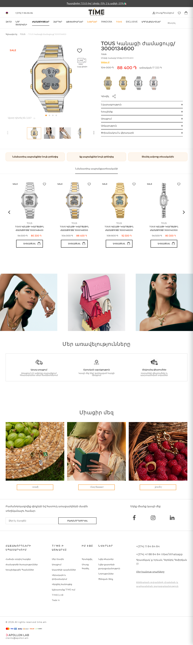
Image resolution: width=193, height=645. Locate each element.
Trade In (56, 600)
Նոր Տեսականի (21, 23)
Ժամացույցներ (40, 21)
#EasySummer (96, 487)
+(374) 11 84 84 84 (148, 546)
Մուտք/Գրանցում (164, 13)
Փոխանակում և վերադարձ (117, 132)
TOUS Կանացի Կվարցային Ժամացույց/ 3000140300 (163, 228)
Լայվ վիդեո (82, 67)
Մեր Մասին (58, 559)
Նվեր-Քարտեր (106, 559)
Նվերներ (92, 21)
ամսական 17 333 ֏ (150, 67)
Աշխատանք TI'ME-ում (63, 589)
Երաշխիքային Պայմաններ (20, 569)
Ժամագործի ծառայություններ (22, 564)
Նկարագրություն (111, 104)
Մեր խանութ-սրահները (150, 571)
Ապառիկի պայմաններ (64, 569)
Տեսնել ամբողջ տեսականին (158, 156)
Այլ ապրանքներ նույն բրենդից (96, 156)
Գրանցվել (87, 559)
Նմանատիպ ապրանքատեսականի (96, 168)
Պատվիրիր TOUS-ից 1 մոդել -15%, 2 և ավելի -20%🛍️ (96, 3)
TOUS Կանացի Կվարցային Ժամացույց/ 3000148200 (119, 228)
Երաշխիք (107, 111)
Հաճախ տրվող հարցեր (18, 559)
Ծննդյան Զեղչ (105, 579)
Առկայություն (109, 125)
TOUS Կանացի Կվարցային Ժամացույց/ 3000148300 (74, 228)
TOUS (119, 21)
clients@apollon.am (17, 638)
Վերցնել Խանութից (62, 584)
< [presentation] (7, 132)
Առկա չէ (105, 62)
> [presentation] (93, 132)
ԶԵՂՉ (9, 21)
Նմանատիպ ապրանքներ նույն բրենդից (35, 156)
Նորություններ (106, 573)
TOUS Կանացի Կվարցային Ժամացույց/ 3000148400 (29, 228)
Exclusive (132, 21)
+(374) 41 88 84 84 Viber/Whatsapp (159, 554)
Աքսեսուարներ (74, 21)
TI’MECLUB (57, 595)
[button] (46, 115)
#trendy (35, 487)
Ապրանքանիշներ (151, 21)
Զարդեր (57, 21)
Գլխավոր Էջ (12, 34)
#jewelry (158, 487)
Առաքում (106, 118)
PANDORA (106, 21)
